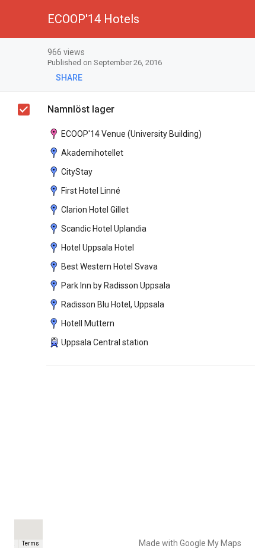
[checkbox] (240, 53)
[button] (19, 19)
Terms (30, 543)
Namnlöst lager (80, 109)
